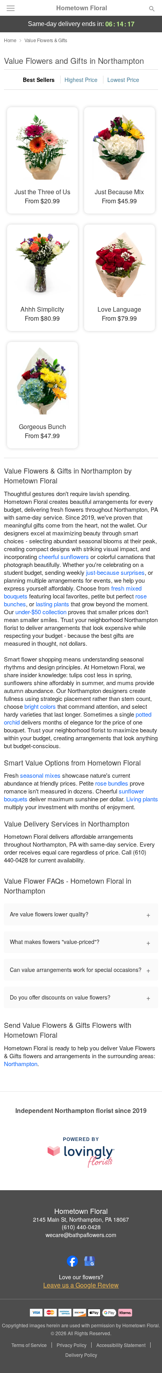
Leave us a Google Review (81, 1285)
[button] (145, 1355)
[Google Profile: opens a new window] (89, 1261)
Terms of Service (29, 1345)
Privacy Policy (72, 1345)
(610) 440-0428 (81, 1227)
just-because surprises (115, 572)
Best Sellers (39, 80)
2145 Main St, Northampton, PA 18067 (81, 1219)
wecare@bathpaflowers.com (81, 1235)
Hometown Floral (81, 8)
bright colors (40, 706)
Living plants (142, 799)
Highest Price (81, 80)
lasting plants (52, 604)
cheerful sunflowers (64, 556)
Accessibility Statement (120, 1345)
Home (10, 40)
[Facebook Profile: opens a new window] (72, 1261)
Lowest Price (123, 80)
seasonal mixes (40, 775)
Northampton (20, 1063)
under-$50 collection (40, 612)
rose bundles (111, 783)
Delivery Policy (81, 1355)
